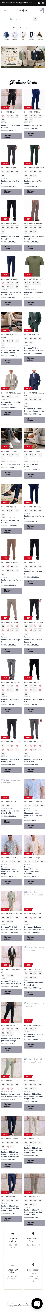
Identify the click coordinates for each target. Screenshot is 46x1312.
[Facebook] (39, 3)
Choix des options (8, 136)
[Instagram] (43, 3)
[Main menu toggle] (4, 10)
